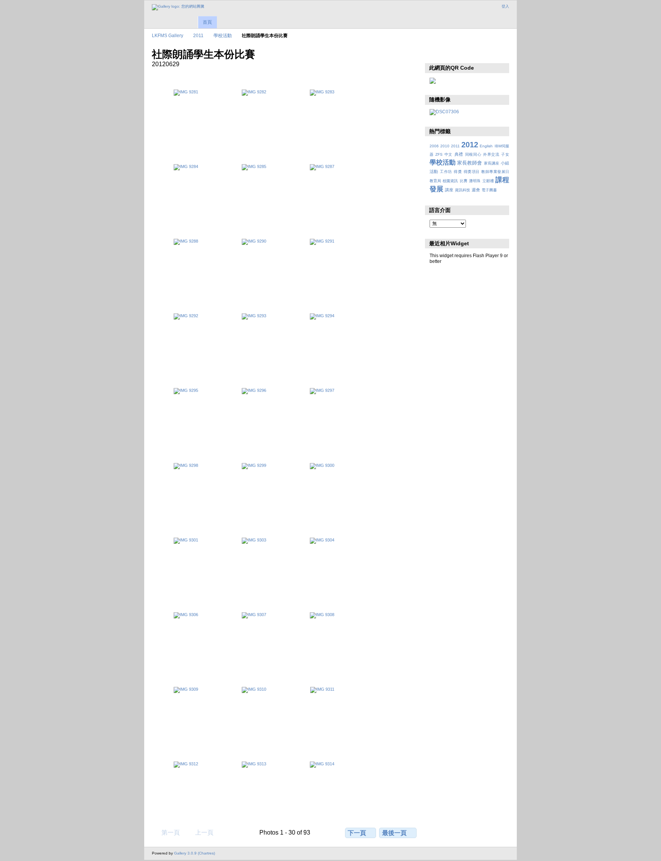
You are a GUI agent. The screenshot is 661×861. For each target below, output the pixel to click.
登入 (505, 6)
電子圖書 (489, 190)
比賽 (463, 181)
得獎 (458, 172)
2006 (434, 146)
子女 (505, 154)
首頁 (207, 22)
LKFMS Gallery (167, 35)
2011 (198, 35)
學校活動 (222, 35)
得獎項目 (472, 172)
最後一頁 (394, 833)
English (486, 146)
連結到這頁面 (450, 53)
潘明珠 (474, 181)
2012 (469, 144)
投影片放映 (433, 53)
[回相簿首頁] (178, 7)
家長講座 (491, 163)
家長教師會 (469, 163)
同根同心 (473, 154)
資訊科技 (462, 190)
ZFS (439, 154)
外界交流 (491, 154)
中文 (448, 154)
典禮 (458, 154)
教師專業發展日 (495, 172)
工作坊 (446, 172)
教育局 (435, 181)
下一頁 (357, 833)
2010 (444, 146)
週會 (476, 190)
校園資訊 (450, 181)
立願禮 (488, 181)
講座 (449, 190)
